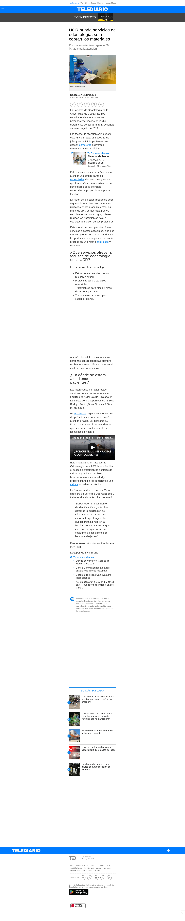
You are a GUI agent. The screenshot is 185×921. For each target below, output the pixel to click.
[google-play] (92, 892)
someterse (85, 145)
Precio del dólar (97, 3)
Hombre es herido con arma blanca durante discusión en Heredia (96, 767)
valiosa (74, 484)
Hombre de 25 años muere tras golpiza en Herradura (98, 731)
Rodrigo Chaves (111, 3)
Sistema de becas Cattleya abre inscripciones (98, 159)
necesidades (77, 179)
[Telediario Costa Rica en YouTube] (96, 878)
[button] (2, 10)
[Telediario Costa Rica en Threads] (109, 878)
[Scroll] (168, 850)
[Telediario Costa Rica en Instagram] (103, 878)
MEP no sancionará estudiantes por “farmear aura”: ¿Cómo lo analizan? (98, 699)
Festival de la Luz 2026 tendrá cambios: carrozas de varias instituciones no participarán (97, 716)
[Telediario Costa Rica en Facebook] (83, 878)
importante (80, 413)
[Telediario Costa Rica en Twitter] (89, 878)
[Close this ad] (182, 912)
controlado (103, 241)
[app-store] (92, 899)
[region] (92, 669)
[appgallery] (92, 906)
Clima (87, 3)
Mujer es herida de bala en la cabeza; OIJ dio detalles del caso (99, 748)
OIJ (81, 3)
